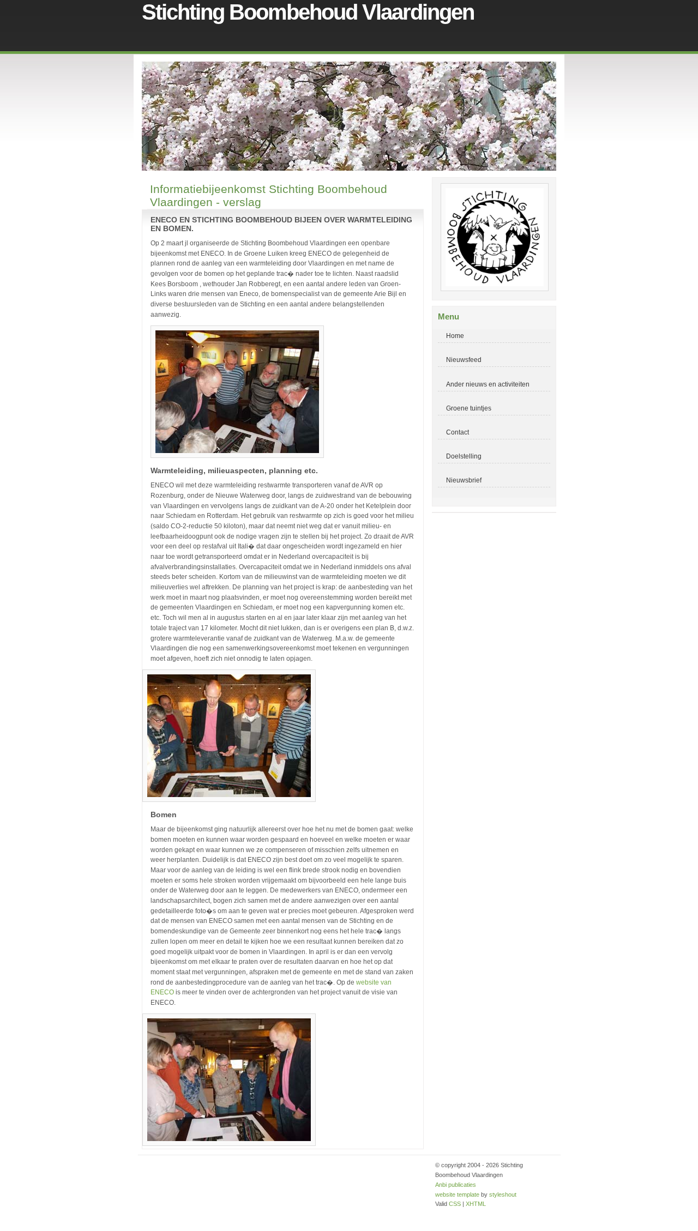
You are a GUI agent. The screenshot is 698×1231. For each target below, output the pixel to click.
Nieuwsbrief (464, 480)
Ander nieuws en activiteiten (487, 384)
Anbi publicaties (455, 1184)
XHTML (476, 1203)
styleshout (502, 1194)
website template (457, 1194)
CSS (455, 1203)
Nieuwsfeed (464, 359)
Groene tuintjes (468, 408)
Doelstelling (464, 456)
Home (455, 335)
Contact (457, 432)
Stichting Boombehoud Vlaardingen (308, 12)
